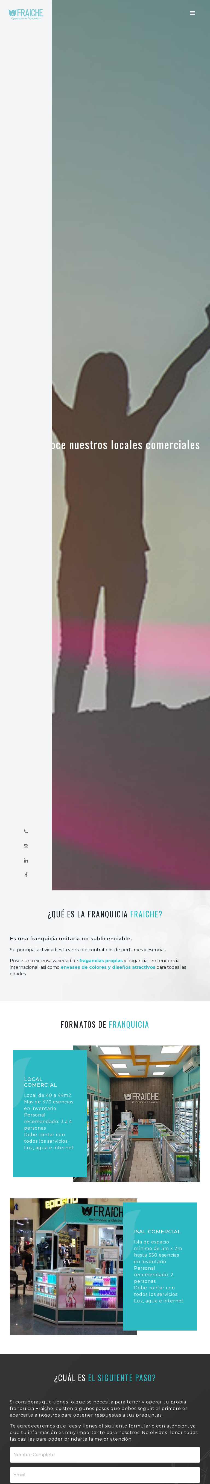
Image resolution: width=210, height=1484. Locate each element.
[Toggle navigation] (192, 13)
